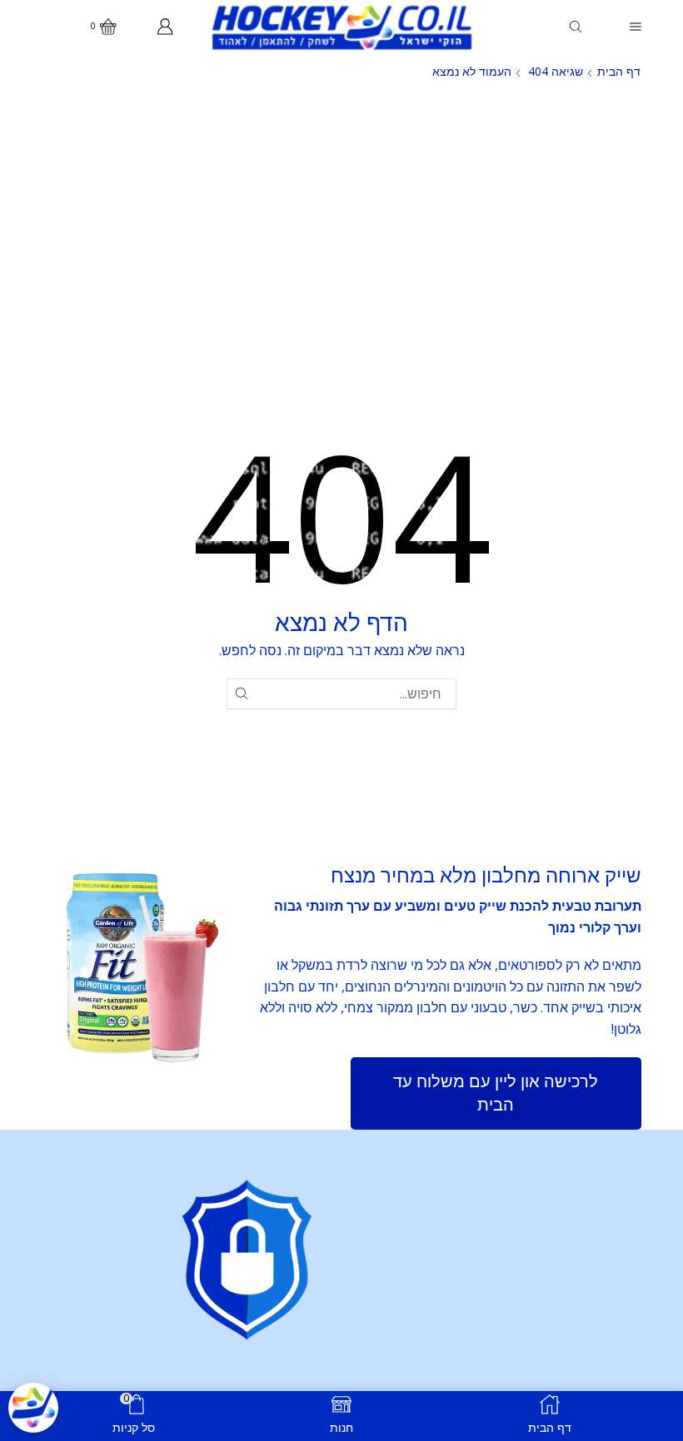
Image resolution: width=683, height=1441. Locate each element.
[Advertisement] (341, 214)
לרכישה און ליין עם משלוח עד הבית (495, 1093)
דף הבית (619, 71)
